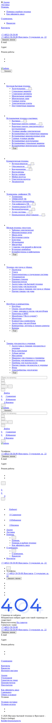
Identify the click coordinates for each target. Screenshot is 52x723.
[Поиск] (3, 483)
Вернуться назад (8, 622)
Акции (4, 675)
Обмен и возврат (8, 695)
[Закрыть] (3, 498)
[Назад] (14, 537)
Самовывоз (6, 692)
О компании (6, 661)
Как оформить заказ (10, 690)
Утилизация (6, 678)
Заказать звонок (8, 40)
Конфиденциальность (11, 721)
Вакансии (5, 668)
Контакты (5, 666)
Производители (8, 682)
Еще (14, 148)
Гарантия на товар (9, 680)
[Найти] (10, 386)
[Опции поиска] (3, 383)
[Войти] (2, 487)
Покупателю (7, 685)
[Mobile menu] (3, 440)
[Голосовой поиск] (4, 386)
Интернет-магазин (9, 670)
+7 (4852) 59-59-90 (9, 35)
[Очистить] (3, 380)
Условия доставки (9, 702)
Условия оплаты (8, 704)
